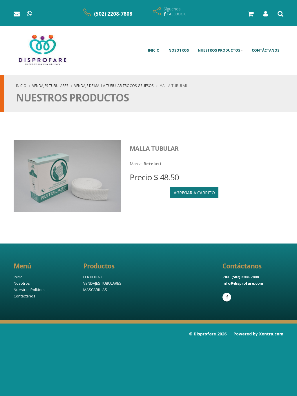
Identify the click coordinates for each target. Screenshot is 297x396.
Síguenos (172, 9)
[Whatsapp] (30, 14)
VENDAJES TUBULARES (102, 283)
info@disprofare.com (242, 283)
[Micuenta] (261, 14)
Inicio (154, 50)
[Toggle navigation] (276, 14)
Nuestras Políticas (29, 289)
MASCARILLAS (95, 289)
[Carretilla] (246, 14)
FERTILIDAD (92, 277)
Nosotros (179, 50)
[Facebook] (226, 297)
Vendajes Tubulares (50, 85)
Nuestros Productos (219, 50)
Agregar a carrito (194, 192)
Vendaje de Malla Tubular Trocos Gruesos (114, 85)
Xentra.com (271, 334)
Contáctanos (265, 50)
